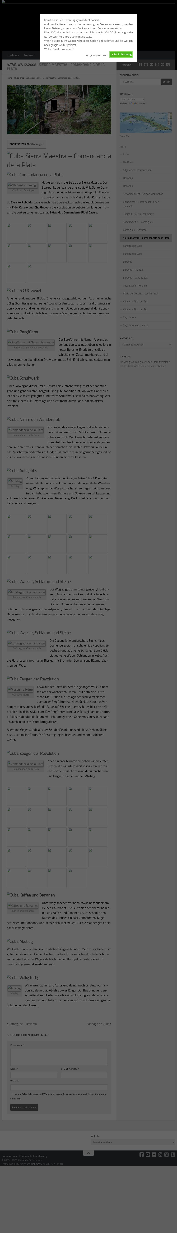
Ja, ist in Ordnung (121, 54)
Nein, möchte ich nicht (96, 55)
